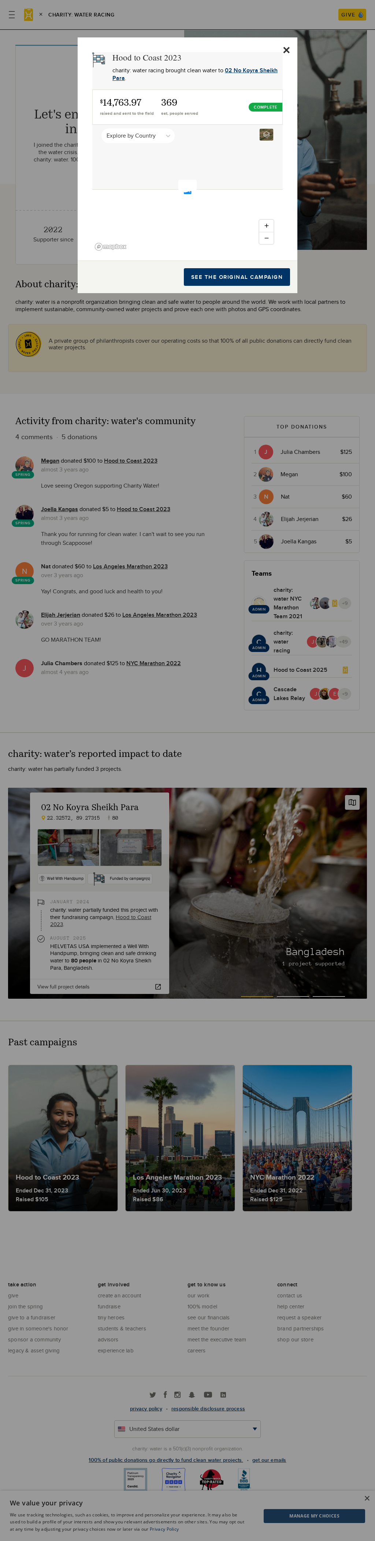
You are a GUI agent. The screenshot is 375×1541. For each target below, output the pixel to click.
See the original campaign (237, 277)
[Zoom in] (266, 226)
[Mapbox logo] (110, 247)
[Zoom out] (266, 238)
